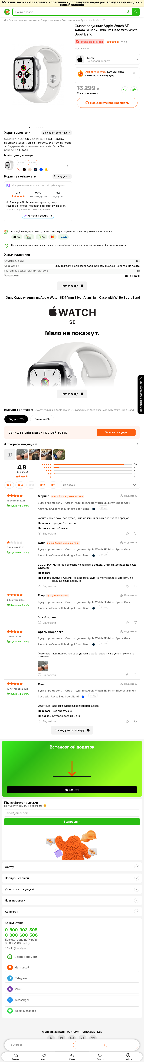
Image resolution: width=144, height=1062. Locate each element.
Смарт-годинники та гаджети (23, 20)
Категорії (11, 911)
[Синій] (41, 169)
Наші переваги (15, 900)
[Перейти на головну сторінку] (6, 20)
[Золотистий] (30, 169)
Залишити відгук (116, 432)
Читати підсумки (38, 215)
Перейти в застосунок (141, 396)
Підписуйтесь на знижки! (21, 802)
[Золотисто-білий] (46, 169)
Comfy (9, 867)
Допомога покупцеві (19, 889)
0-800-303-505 (21, 929)
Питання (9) (42, 419)
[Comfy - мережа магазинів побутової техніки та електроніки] (7, 12)
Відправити (72, 821)
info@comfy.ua (17, 948)
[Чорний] (24, 169)
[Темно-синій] (35, 169)
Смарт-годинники (50, 20)
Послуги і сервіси (17, 878)
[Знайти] (136, 12)
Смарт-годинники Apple (74, 20)
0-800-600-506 (21, 935)
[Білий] (18, 169)
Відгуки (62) (16, 419)
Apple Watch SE (97, 20)
